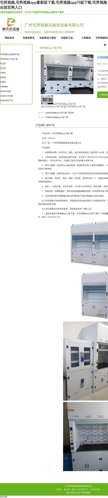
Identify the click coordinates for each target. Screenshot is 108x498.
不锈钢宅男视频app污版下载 (56, 117)
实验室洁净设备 (6, 96)
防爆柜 (3, 82)
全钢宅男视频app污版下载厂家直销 (59, 113)
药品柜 (3, 64)
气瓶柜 (3, 73)
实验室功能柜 (5, 91)
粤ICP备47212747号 (74, 493)
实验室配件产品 (6, 100)
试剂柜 (3, 68)
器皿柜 (3, 77)
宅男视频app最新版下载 (9, 54)
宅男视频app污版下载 (9, 59)
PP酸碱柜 (4, 87)
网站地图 (86, 493)
